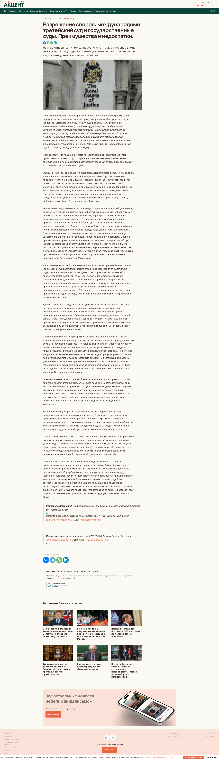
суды (73, 19)
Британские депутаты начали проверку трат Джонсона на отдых (89, 667)
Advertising (174, 734)
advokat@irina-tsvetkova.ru (60, 540)
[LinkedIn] (55, 42)
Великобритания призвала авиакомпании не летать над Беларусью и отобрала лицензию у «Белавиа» (58, 632)
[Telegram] (48, 42)
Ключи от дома (101, 11)
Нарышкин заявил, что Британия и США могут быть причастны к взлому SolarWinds (125, 632)
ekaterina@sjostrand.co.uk (59, 520)
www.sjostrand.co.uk (90, 520)
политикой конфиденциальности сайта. (159, 757)
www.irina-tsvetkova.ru (97, 540)
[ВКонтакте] (44, 42)
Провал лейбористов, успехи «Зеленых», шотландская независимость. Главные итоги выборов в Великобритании (124, 670)
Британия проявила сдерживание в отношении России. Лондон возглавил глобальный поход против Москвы (91, 633)
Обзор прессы (85, 11)
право (66, 19)
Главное (12, 11)
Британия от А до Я (58, 11)
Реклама (211, 734)
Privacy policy (173, 736)
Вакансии (211, 736)
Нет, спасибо (211, 757)
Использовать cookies (193, 757)
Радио (113, 11)
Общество (23, 11)
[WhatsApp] (51, 42)
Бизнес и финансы (38, 11)
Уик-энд (73, 11)
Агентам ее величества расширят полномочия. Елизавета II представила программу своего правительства (56, 669)
